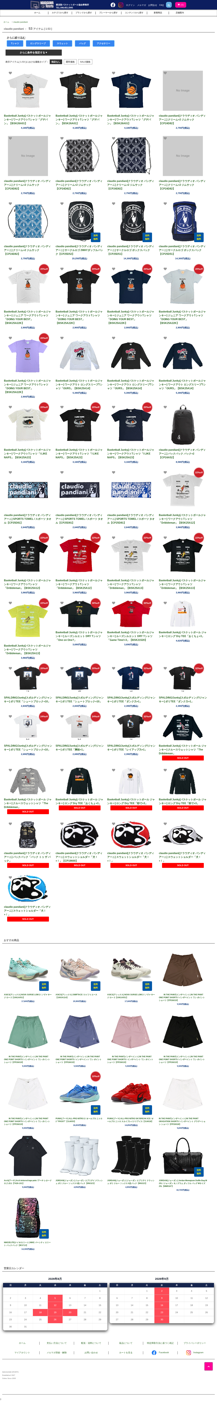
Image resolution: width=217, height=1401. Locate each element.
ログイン (130, 5)
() (182, 4)
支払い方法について (57, 1343)
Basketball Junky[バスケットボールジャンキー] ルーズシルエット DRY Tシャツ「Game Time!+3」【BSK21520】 (130, 636)
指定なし (55, 62)
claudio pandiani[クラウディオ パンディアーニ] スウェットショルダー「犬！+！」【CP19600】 (79, 857)
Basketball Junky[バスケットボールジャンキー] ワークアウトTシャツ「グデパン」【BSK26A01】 (27, 119)
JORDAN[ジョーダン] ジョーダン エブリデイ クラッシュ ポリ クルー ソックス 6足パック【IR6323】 (79, 1181)
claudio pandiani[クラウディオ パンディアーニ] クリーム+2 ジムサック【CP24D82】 (182, 119)
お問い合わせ (91, 1352)
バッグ (82, 43)
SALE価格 (85, 62)
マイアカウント (22, 1352)
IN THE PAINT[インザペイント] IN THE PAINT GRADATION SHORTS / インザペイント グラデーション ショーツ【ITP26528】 (182, 1121)
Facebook (164, 1352)
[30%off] (80, 614)
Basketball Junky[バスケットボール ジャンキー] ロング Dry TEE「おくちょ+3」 (183, 634)
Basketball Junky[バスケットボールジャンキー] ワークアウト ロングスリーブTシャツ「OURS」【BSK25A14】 (79, 384)
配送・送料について (91, 1343)
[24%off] (28, 727)
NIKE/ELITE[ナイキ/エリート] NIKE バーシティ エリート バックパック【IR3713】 (27, 1243)
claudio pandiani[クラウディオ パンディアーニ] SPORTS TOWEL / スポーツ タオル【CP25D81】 (27, 519)
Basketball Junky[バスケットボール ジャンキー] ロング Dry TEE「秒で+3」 (131, 801)
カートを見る (125, 1352)
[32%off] (131, 679)
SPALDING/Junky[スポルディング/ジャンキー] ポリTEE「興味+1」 (80, 747)
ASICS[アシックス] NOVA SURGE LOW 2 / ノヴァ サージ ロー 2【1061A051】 (28, 996)
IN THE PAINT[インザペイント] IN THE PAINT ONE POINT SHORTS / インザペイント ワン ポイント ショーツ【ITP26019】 (182, 997)
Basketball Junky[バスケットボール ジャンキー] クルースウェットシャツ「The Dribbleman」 (183, 749)
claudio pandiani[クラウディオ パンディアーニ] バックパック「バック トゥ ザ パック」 (27, 857)
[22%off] (183, 490)
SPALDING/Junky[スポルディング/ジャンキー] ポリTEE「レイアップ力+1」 (131, 747)
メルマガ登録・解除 (57, 1352)
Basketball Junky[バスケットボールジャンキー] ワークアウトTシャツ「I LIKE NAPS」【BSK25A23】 (27, 453)
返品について (125, 1343)
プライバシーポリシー (195, 1343)
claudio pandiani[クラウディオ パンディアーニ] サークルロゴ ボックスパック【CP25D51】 (130, 250)
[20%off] (28, 286)
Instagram (198, 1352)
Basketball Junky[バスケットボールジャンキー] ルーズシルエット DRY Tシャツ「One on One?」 (79, 636)
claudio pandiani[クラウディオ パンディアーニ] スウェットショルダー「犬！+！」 (130, 857)
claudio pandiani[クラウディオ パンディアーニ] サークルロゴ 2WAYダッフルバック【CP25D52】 (79, 250)
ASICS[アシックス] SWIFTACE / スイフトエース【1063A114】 (76, 996)
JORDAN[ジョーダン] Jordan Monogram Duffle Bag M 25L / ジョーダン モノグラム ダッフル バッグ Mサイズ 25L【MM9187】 (183, 1183)
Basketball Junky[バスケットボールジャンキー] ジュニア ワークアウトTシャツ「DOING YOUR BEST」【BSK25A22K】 (27, 317)
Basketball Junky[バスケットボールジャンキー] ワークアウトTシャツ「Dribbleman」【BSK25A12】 (182, 519)
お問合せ (152, 5)
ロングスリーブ (38, 43)
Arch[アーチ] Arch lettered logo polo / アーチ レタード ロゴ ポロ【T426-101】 (28, 1181)
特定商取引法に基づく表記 (160, 1343)
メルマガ (141, 5)
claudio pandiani (20, 22)
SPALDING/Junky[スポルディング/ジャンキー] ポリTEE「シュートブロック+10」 (28, 699)
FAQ (161, 5)
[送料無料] (80, 221)
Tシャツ (15, 43)
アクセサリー (103, 43)
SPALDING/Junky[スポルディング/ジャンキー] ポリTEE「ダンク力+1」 (131, 699)
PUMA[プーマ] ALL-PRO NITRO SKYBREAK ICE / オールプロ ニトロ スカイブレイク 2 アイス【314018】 (130, 1120)
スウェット (62, 43)
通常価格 (70, 62)
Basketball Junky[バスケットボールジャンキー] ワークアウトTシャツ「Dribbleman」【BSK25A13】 (130, 584)
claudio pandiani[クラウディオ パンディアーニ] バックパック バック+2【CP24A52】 (182, 453)
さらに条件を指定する (32, 52)
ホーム (6, 22)
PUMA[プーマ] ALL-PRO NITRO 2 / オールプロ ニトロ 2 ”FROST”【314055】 (79, 1120)
